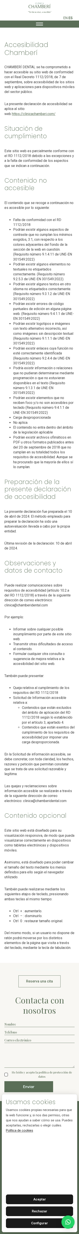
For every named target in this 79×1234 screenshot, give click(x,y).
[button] (68, 1222)
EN (65, 18)
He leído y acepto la (42, 1074)
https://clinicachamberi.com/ (34, 114)
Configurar (39, 1223)
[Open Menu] (39, 24)
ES (70, 18)
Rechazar (39, 1211)
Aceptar (39, 1199)
